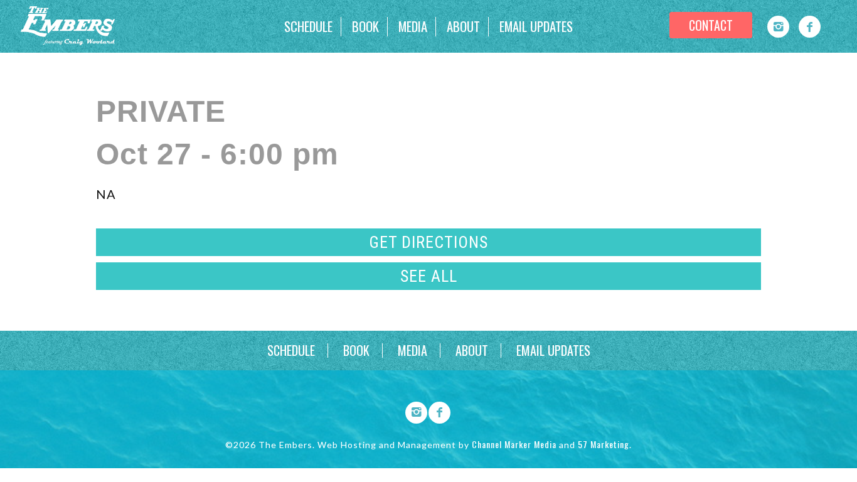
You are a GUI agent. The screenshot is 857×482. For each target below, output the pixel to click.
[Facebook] (810, 27)
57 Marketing (603, 444)
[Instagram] (778, 27)
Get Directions (428, 242)
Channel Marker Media (514, 444)
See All (428, 276)
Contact (711, 25)
